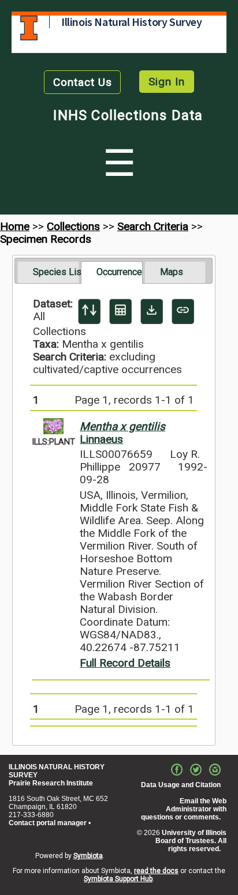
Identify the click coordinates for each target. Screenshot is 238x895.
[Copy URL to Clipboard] (183, 311)
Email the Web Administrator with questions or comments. (183, 809)
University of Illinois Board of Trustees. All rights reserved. (190, 841)
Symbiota (88, 856)
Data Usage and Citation (181, 785)
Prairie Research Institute (51, 783)
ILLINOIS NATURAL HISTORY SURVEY (57, 771)
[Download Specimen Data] (151, 311)
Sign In (166, 81)
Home (14, 226)
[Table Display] (120, 311)
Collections (73, 226)
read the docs (156, 871)
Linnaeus (122, 433)
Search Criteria (152, 226)
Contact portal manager (48, 823)
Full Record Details (125, 663)
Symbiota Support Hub (118, 879)
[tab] (48, 272)
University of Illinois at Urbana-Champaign (29, 28)
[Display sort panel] (89, 311)
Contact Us (82, 82)
